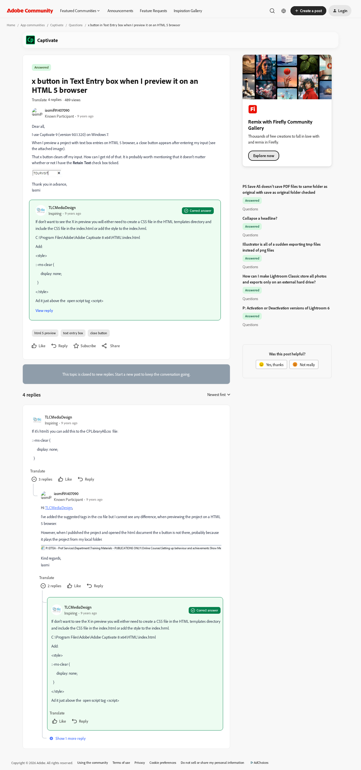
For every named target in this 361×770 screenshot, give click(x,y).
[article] (126, 449)
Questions (76, 25)
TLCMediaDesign (62, 207)
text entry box (73, 333)
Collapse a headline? (260, 218)
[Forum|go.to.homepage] (30, 10)
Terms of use (121, 762)
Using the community (92, 762)
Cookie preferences (162, 762)
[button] (308, 10)
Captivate (56, 25)
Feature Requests (153, 10)
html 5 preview (45, 333)
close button (98, 333)
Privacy (140, 762)
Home (11, 25)
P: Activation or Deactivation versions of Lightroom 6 (286, 307)
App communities (33, 25)
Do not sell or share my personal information (212, 762)
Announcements (120, 10)
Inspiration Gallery (188, 10)
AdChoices (261, 762)
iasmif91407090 (57, 110)
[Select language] (283, 10)
